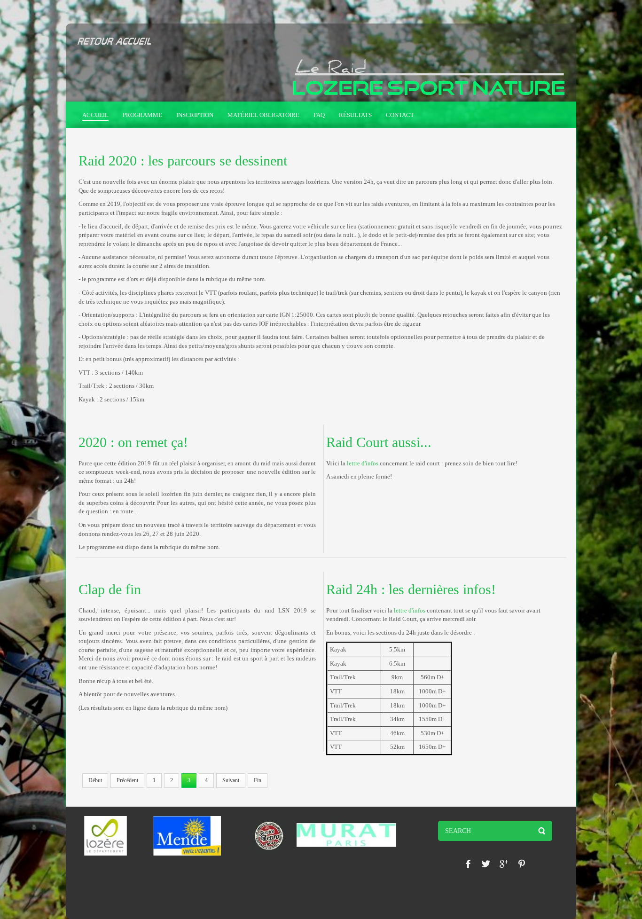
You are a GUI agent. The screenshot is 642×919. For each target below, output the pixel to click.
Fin (257, 780)
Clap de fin (109, 589)
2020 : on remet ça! (133, 442)
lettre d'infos (362, 463)
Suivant (230, 780)
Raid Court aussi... (378, 442)
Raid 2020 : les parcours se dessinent (182, 160)
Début (95, 780)
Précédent (127, 780)
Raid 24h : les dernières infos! (411, 589)
